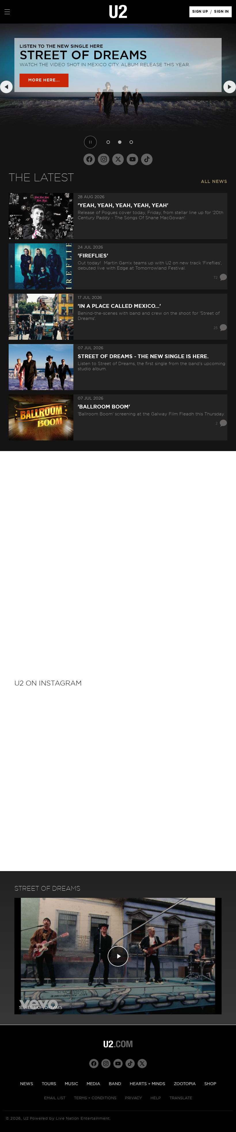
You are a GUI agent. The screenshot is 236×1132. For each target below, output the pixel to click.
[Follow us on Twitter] (118, 159)
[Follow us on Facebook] (89, 159)
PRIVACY (133, 1098)
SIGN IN (223, 13)
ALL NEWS (214, 182)
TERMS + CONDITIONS (95, 1098)
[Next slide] (229, 87)
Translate (181, 1098)
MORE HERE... (44, 80)
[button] (7, 11)
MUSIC (71, 1084)
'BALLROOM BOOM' (104, 407)
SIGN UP (201, 13)
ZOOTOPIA (185, 1084)
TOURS (49, 1084)
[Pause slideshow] (90, 142)
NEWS (26, 1084)
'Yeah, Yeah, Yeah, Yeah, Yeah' (123, 205)
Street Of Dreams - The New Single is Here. (143, 356)
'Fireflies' (93, 256)
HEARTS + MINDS (147, 1084)
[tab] (108, 142)
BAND (115, 1084)
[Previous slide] (6, 87)
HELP (156, 1098)
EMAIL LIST (54, 1098)
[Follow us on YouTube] (132, 159)
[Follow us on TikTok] (147, 159)
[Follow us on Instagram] (103, 159)
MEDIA (93, 1084)
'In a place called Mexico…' (119, 306)
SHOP (210, 1084)
